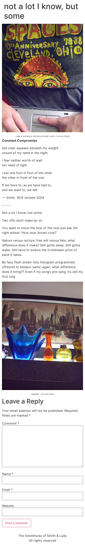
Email (7, 489)
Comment (10, 423)
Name (7, 473)
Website (8, 505)
